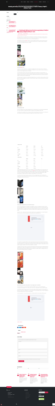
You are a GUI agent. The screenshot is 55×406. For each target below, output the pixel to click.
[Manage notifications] (1, 404)
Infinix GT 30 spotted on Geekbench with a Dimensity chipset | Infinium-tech (22, 375)
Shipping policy (27, 397)
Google (34, 170)
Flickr (43, 396)
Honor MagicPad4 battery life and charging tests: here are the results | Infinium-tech (11, 26)
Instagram (42, 396)
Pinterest (22, 327)
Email (23, 327)
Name (19, 349)
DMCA (26, 398)
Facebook (17, 327)
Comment (20, 341)
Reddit (25, 327)
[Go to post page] (7, 30)
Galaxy (26, 40)
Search (8, 12)
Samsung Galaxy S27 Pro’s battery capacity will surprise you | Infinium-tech (12, 22)
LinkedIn (20, 327)
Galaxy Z (21, 67)
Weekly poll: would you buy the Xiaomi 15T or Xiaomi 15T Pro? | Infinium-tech (33, 375)
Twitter (19, 327)
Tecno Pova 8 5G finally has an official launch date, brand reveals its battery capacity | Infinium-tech (11, 31)
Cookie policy (27, 392)
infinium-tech (9, 395)
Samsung (18, 36)
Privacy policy (27, 393)
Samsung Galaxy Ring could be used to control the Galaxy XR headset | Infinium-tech (44, 375)
